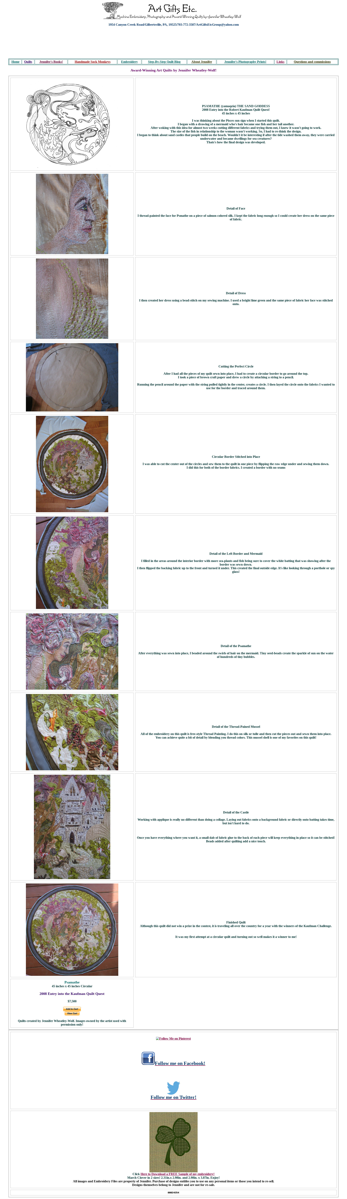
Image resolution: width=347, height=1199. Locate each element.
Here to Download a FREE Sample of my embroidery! (177, 1174)
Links (280, 61)
